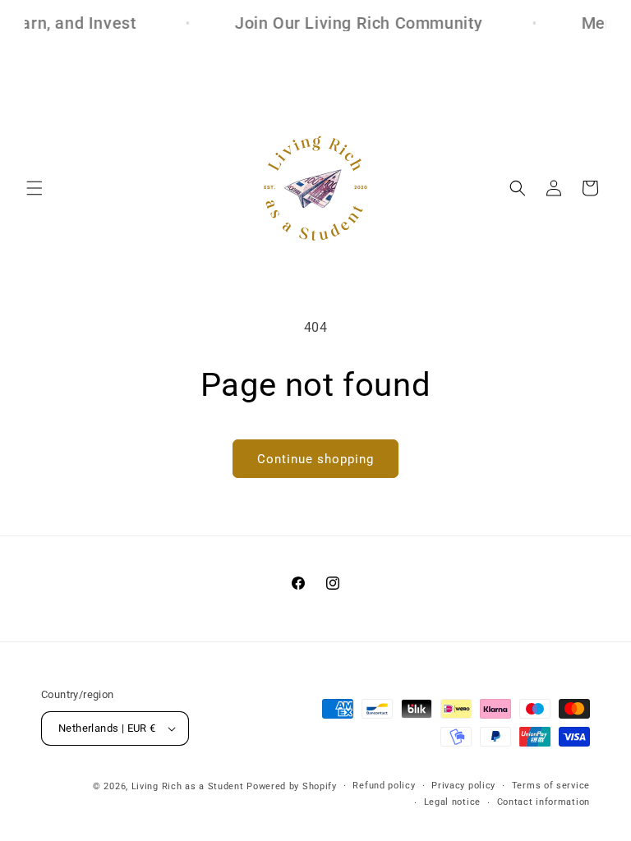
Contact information (543, 802)
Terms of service (551, 785)
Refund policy (383, 785)
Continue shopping (315, 459)
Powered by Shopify (291, 786)
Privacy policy (463, 785)
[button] (34, 188)
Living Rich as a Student (187, 786)
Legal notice (452, 802)
